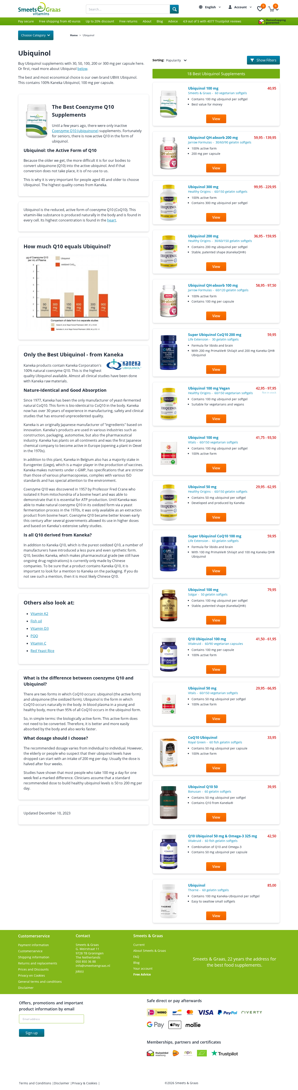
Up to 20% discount (100, 21)
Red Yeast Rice (42, 650)
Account (241, 7)
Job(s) (80, 971)
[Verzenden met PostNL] (176, 1053)
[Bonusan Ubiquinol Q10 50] (168, 802)
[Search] (174, 9)
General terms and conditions (40, 981)
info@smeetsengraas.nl (93, 966)
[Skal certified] (202, 1053)
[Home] (44, 8)
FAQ (136, 957)
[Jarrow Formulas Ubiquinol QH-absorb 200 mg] (168, 153)
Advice (173, 21)
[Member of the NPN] (188, 1053)
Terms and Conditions (35, 1083)
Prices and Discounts (33, 969)
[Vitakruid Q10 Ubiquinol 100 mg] (168, 654)
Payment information (33, 945)
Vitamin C (38, 643)
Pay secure (26, 21)
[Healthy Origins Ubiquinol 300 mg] (168, 203)
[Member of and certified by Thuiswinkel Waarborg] (157, 1053)
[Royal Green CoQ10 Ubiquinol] (168, 753)
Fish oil (36, 621)
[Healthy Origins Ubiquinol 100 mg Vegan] (168, 404)
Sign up (32, 1032)
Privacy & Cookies (85, 1083)
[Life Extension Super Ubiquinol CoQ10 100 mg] (168, 553)
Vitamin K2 (39, 613)
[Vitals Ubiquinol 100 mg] (168, 453)
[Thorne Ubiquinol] (168, 901)
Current (139, 945)
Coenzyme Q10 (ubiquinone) (75, 130)
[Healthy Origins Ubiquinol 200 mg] (168, 252)
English (211, 7)
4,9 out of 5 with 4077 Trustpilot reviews (212, 21)
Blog (160, 21)
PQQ (34, 636)
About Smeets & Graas (149, 951)
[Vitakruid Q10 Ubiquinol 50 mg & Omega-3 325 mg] (168, 851)
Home (74, 35)
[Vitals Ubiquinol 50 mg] (168, 704)
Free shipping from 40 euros (59, 21)
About (147, 21)
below (82, 68)
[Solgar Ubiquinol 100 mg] (168, 605)
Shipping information (33, 957)
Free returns (128, 21)
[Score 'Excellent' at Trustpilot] (224, 1053)
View (216, 118)
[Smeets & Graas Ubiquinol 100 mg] (168, 104)
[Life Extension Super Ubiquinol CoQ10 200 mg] (168, 352)
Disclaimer (26, 988)
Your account (142, 968)
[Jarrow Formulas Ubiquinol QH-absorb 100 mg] (168, 301)
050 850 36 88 (86, 961)
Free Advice (142, 974)
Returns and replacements (37, 963)
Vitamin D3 (40, 628)
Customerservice (30, 951)
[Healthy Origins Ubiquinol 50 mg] (168, 502)
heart (111, 220)
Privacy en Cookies (31, 975)
